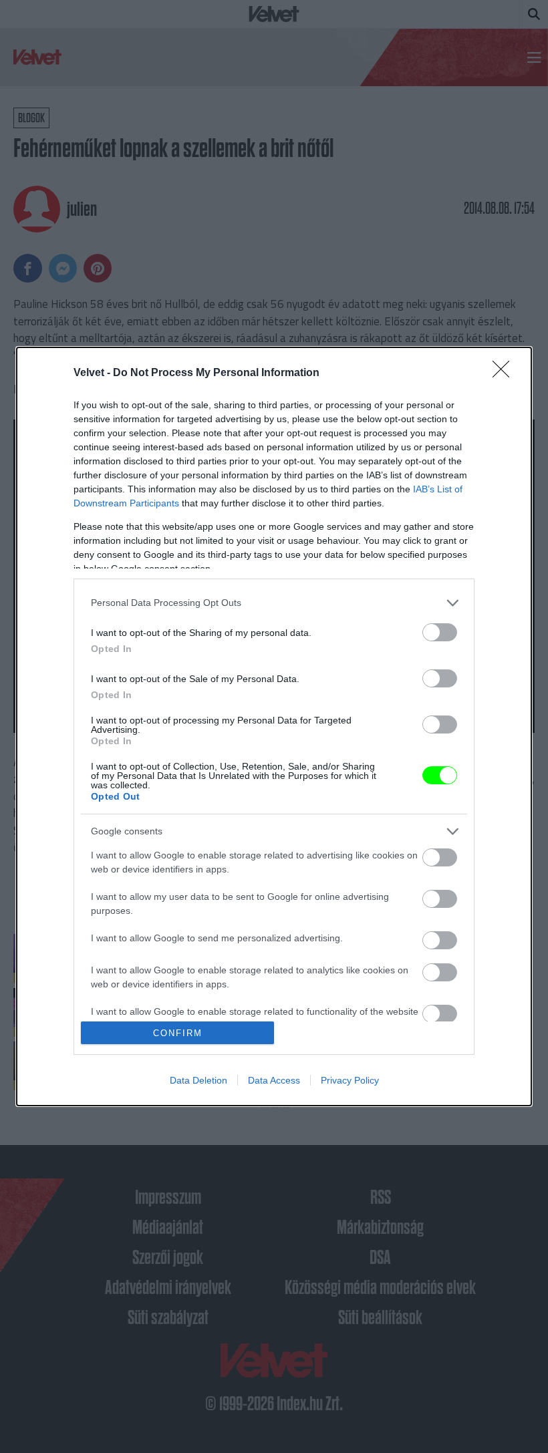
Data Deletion (198, 1080)
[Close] (505, 373)
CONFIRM (177, 1033)
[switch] (439, 632)
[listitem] (274, 603)
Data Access (274, 1080)
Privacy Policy (350, 1080)
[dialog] (274, 726)
